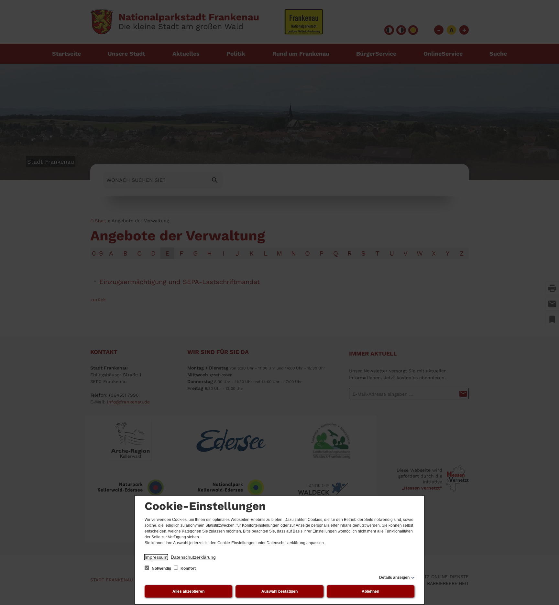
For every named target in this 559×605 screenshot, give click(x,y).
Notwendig (161, 568)
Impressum (156, 557)
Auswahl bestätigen (279, 591)
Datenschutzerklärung (193, 557)
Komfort (188, 568)
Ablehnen (370, 591)
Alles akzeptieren (188, 591)
